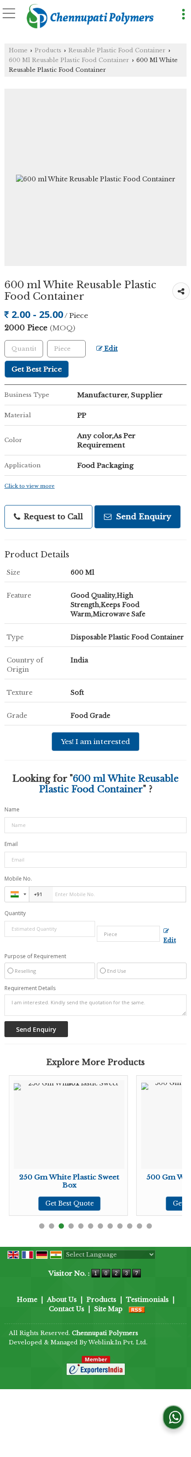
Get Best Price (37, 369)
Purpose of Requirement (35, 956)
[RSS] (137, 1309)
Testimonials (147, 1300)
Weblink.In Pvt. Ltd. (117, 1342)
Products (48, 50)
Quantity (15, 913)
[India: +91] (16, 894)
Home (18, 50)
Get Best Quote (69, 1203)
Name (12, 809)
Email (11, 844)
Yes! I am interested (95, 741)
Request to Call (52, 516)
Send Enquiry (142, 516)
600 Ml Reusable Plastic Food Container (69, 60)
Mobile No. (18, 878)
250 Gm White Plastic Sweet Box (69, 1181)
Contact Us (66, 1309)
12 (149, 1226)
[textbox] (66, 348)
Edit (110, 348)
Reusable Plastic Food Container (117, 50)
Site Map (108, 1309)
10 (129, 1226)
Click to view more (29, 486)
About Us (62, 1300)
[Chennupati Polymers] (90, 17)
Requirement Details (30, 988)
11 (139, 1226)
